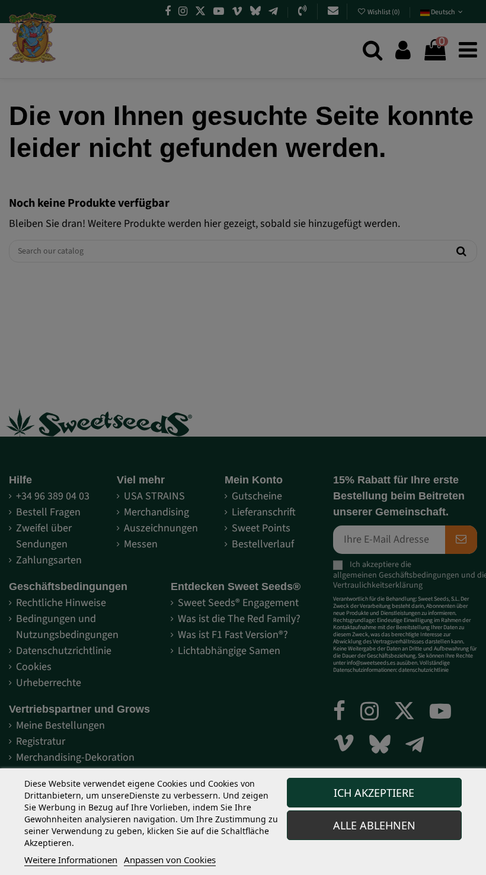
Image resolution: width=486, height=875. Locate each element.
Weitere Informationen (70, 860)
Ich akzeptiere (374, 793)
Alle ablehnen (374, 825)
